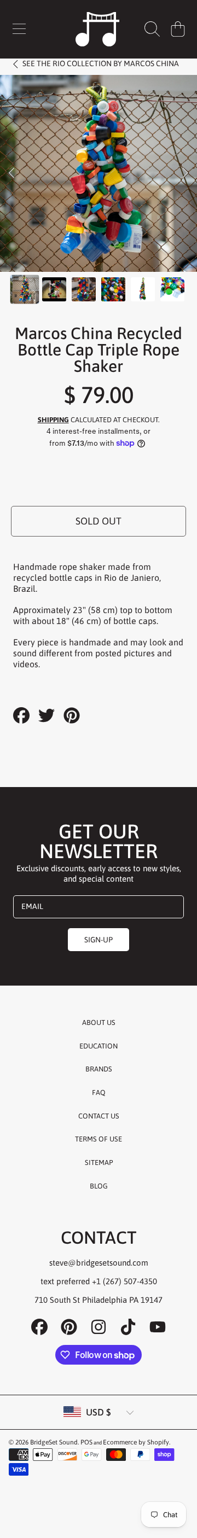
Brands (98, 1069)
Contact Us (98, 1116)
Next (185, 173)
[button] (19, 29)
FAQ (99, 1092)
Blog (99, 1186)
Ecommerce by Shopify (136, 1442)
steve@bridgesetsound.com (98, 1262)
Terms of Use (98, 1139)
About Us (98, 1022)
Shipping (53, 420)
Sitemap (99, 1162)
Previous (11, 173)
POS (86, 1442)
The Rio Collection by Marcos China (100, 63)
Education (98, 1046)
